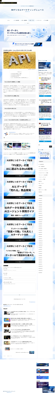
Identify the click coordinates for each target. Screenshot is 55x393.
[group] (7, 147)
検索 (39, 144)
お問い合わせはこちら (7, 305)
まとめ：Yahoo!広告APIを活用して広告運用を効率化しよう (19, 77)
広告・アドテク (6, 265)
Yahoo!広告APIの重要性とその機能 (16, 73)
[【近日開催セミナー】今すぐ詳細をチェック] (1, 1)
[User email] (4, 137)
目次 (18, 71)
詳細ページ (45, 119)
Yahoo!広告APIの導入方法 (15, 76)
